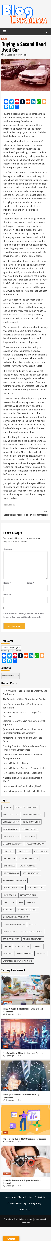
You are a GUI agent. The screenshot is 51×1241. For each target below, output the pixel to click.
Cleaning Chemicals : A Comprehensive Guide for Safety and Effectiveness (24, 748)
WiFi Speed (41, 953)
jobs (20, 902)
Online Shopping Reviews (14, 924)
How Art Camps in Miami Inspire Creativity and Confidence (25, 692)
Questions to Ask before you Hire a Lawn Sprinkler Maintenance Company (22, 731)
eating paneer (29, 836)
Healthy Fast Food (27, 866)
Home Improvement (31, 873)
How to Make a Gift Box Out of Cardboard (22, 772)
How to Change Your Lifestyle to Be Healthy (24, 791)
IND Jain (22, 54)
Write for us (24, 1209)
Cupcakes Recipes (30, 829)
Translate (18, 651)
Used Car (11, 505)
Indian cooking (9, 895)
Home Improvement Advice (14, 880)
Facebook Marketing (35, 844)
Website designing (25, 953)
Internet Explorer (28, 895)
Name (7, 582)
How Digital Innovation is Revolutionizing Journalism (23, 706)
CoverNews (39, 1219)
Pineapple (33, 924)
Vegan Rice (37, 946)
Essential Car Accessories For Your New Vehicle (26, 513)
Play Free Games (10, 931)
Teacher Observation (32, 939)
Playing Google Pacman (32, 931)
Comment (8, 549)
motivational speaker (27, 909)
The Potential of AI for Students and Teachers (25, 699)
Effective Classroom (12, 844)
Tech (5, 1046)
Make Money (32, 902)
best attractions (11, 814)
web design (8, 953)
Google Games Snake (28, 858)
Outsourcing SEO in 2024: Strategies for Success (22, 714)
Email (30, 582)
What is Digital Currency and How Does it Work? (22, 779)
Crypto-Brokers (10, 829)
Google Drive (9, 858)
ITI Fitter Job (8, 902)
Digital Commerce (11, 836)
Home (7, 1197)
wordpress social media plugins (17, 961)
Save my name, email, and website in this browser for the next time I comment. (23, 615)
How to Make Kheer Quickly (16, 763)
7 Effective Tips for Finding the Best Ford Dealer (22, 739)
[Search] (46, 32)
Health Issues (9, 866)
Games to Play (40, 851)
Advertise (27, 1197)
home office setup (36, 887)
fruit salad (8, 851)
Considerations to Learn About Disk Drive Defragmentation (22, 756)
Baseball (7, 807)
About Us (16, 1197)
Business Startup (11, 822)
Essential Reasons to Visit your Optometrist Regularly (24, 722)
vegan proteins (22, 946)
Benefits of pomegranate (26, 807)
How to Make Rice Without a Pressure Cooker (25, 768)
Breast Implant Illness (33, 814)
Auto (4, 39)
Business (7, 1174)
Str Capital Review (11, 939)
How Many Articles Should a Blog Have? (22, 786)
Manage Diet (8, 909)
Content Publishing (17, 1203)
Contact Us (40, 1197)
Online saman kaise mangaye (15, 917)
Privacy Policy (35, 1203)
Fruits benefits (23, 851)
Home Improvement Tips (13, 887)
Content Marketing (31, 822)
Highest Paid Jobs (11, 873)
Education (7, 1002)
